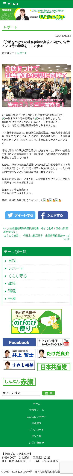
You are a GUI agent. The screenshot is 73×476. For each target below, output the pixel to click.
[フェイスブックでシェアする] (53, 215)
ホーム (36, 403)
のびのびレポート (36, 416)
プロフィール (36, 410)
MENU (12, 4)
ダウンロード (36, 429)
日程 (12, 261)
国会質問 (36, 423)
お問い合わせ (36, 442)
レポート (22, 52)
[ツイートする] (20, 215)
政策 (12, 283)
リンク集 (36, 436)
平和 (12, 298)
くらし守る (17, 276)
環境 (12, 291)
